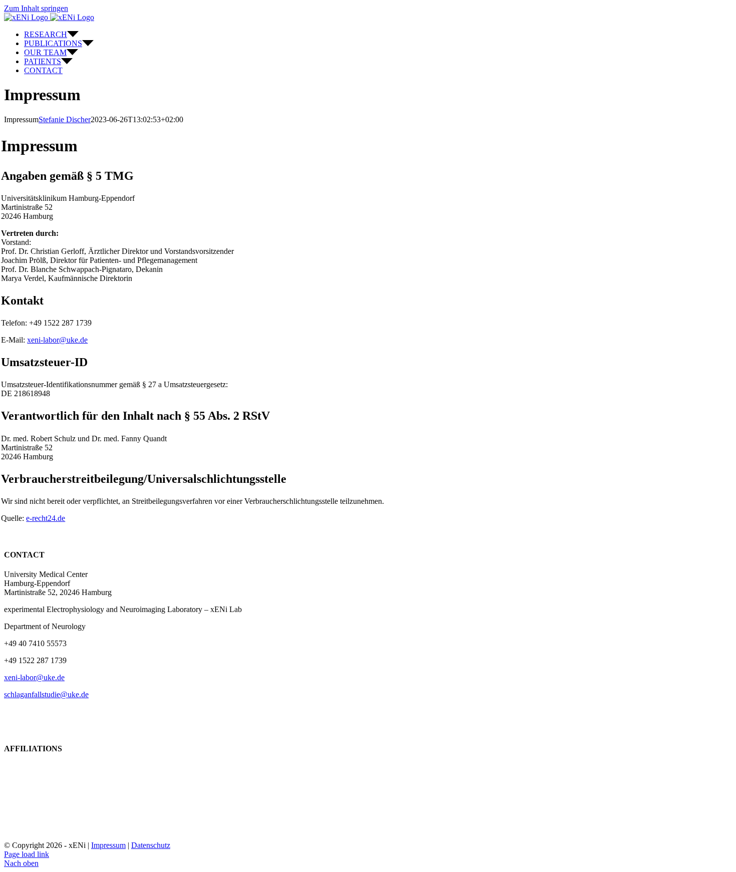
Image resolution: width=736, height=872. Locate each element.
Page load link (26, 854)
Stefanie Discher (65, 119)
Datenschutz (150, 845)
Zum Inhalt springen (36, 8)
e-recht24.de (45, 518)
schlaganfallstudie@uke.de (46, 694)
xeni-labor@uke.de (57, 340)
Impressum (108, 845)
